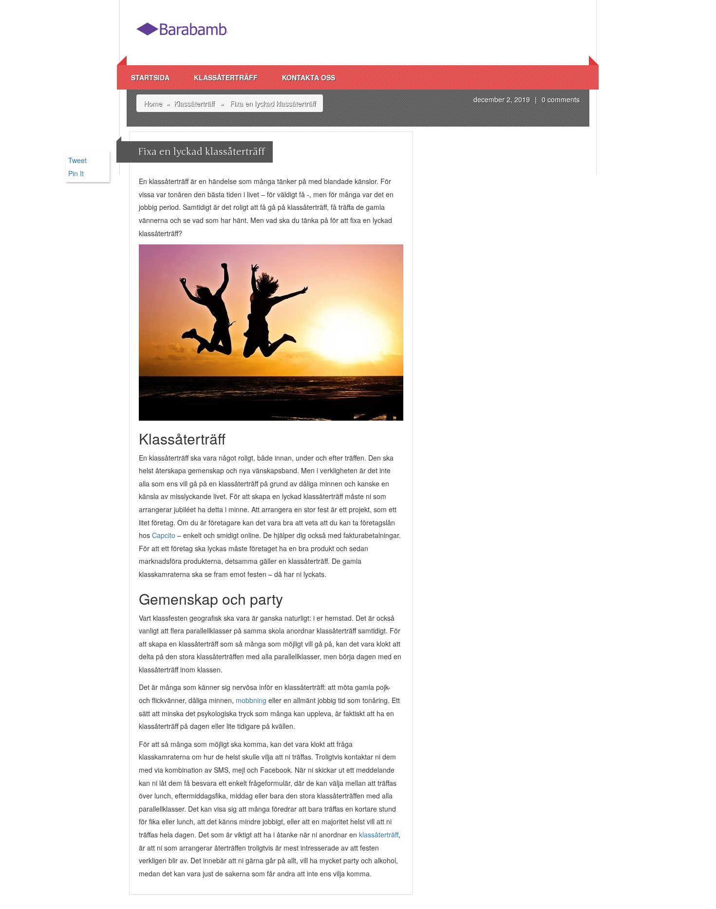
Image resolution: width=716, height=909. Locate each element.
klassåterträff (378, 834)
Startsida (150, 77)
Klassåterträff (226, 77)
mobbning (251, 700)
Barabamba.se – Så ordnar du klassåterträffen (181, 33)
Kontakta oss (308, 77)
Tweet (77, 160)
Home (153, 103)
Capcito (163, 535)
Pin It (76, 173)
